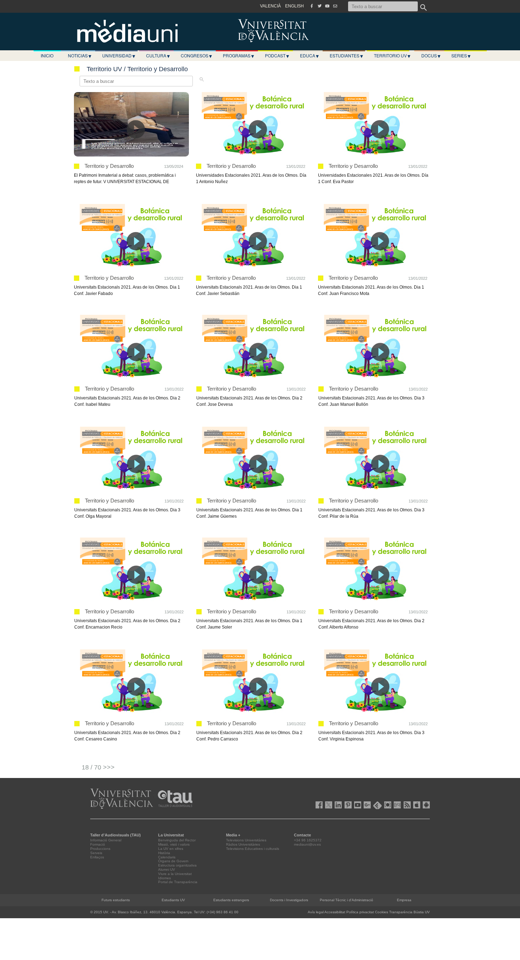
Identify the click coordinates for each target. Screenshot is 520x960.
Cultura (158, 55)
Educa (309, 55)
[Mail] (335, 6)
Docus (430, 55)
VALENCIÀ (270, 6)
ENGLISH (294, 6)
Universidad (118, 55)
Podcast (277, 55)
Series (460, 55)
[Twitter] (319, 6)
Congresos (196, 55)
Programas (238, 55)
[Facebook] (311, 6)
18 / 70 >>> (98, 767)
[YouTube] (327, 6)
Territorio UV (392, 55)
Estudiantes (346, 55)
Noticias (79, 55)
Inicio (47, 55)
